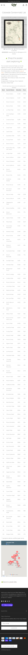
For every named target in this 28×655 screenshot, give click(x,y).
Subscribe (14, 628)
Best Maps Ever (7, 649)
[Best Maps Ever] (14, 5)
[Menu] (1, 5)
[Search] (5, 5)
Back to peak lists (9, 582)
